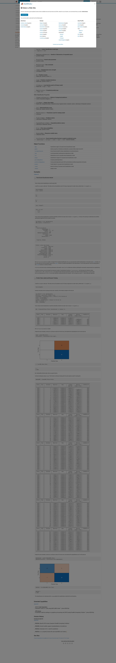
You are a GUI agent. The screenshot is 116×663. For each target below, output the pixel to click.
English (61, 36)
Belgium (41, 23)
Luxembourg (42, 38)
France (41, 32)
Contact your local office (58, 44)
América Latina (24, 23)
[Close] (95, 4)
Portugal (60, 28)
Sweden (60, 30)
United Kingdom (62, 40)
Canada (22, 25)
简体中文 (81, 30)
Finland (41, 30)
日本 (79, 34)
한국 (79, 36)
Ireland (41, 34)
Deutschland (42, 26)
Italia (41, 36)
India (79, 25)
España (41, 28)
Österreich (61, 26)
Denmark (42, 25)
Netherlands (61, 23)
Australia (79, 23)
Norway (60, 25)
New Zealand (80, 26)
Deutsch (61, 34)
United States (23, 26)
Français (62, 38)
